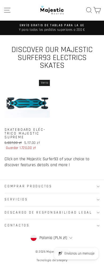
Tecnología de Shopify (52, 260)
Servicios (16, 199)
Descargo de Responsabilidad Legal (48, 212)
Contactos (17, 225)
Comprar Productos (28, 186)
